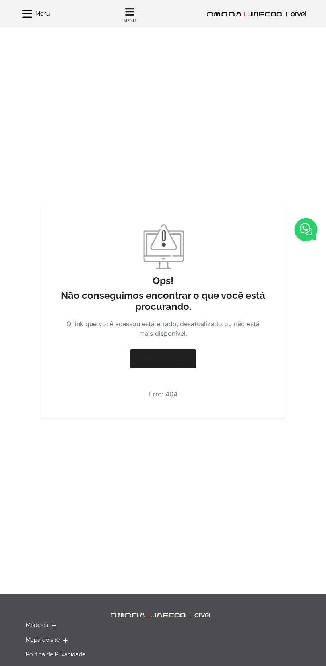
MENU (130, 20)
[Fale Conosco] (306, 231)
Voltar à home (163, 359)
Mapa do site (43, 640)
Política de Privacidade (55, 654)
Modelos (37, 625)
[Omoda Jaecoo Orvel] (256, 13)
